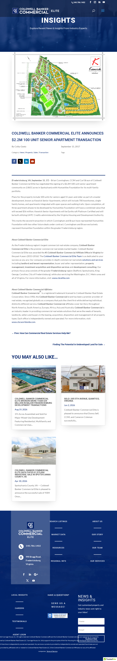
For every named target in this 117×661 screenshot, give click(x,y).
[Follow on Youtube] (32, 161)
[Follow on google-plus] (36, 574)
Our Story (97, 534)
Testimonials (19, 621)
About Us (97, 521)
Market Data (58, 534)
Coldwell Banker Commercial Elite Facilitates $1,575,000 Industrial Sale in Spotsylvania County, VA (33, 473)
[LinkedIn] (99, 2)
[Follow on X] (20, 161)
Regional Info (58, 561)
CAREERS (19, 608)
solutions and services (92, 260)
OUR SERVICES (97, 561)
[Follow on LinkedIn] (26, 161)
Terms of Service (52, 651)
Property (29, 152)
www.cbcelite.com (61, 278)
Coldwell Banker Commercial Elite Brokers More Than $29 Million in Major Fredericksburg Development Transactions (33, 401)
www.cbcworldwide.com (23, 322)
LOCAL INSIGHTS (19, 595)
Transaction (43, 152)
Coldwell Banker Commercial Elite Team (63, 256)
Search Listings (58, 521)
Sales (36, 152)
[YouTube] (104, 2)
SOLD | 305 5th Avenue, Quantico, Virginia (81, 399)
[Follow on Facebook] (14, 161)
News (22, 152)
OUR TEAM (97, 548)
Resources (58, 548)
